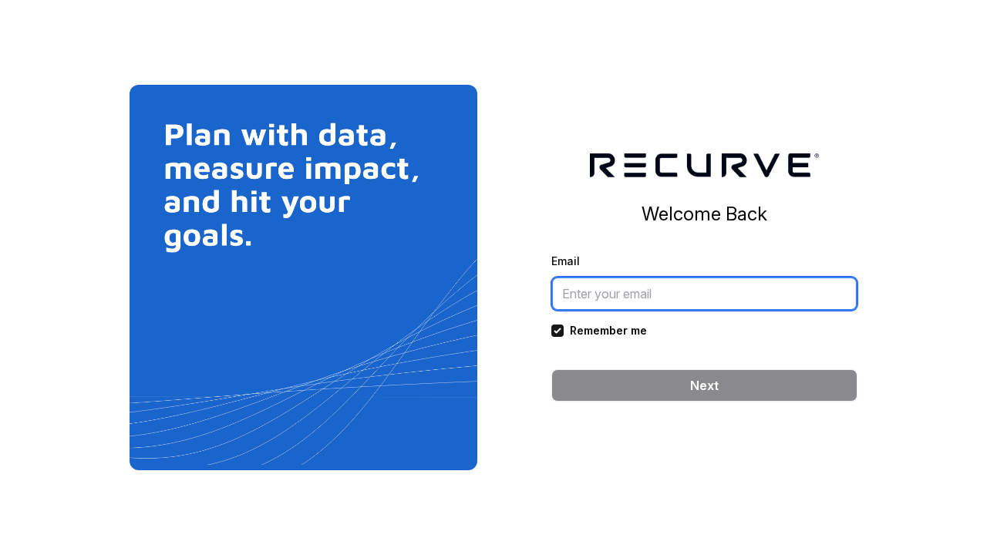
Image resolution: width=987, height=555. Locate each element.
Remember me (608, 330)
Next (704, 385)
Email (565, 260)
